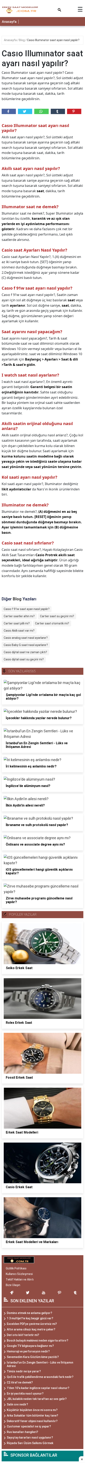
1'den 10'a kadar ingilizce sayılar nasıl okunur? (38, 1388)
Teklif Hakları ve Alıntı (20, 1279)
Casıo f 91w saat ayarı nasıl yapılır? (27, 609)
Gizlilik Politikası (16, 1268)
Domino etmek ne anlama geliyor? (29, 1313)
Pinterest (74, 111)
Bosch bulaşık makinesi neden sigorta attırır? (37, 1340)
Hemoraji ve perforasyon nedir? (28, 1351)
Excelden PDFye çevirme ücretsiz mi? (32, 1323)
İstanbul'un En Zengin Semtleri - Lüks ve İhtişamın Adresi (40, 1364)
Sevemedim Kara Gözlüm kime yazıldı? (33, 1357)
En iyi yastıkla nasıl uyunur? (25, 1393)
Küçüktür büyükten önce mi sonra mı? (32, 1410)
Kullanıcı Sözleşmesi (19, 1274)
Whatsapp (41, 111)
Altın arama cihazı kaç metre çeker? (31, 1329)
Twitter (25, 111)
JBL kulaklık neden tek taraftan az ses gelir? (37, 1399)
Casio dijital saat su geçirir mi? (24, 659)
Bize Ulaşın (13, 1285)
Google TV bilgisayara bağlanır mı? (30, 1345)
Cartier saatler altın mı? (19, 616)
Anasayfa (9, 22)
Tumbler (58, 111)
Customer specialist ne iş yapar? (29, 1426)
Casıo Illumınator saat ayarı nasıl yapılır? (53, 40)
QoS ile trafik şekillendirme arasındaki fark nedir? (40, 1377)
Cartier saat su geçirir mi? (57, 616)
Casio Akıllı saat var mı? (19, 630)
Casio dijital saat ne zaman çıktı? (25, 652)
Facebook (9, 111)
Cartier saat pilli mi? (17, 623)
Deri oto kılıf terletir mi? (23, 1335)
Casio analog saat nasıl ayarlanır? (26, 637)
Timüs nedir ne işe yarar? (24, 1371)
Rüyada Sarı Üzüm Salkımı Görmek (30, 1443)
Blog (22, 40)
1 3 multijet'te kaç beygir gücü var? (30, 1318)
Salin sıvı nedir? (17, 1404)
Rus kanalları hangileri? (22, 1432)
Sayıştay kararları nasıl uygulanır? (30, 1437)
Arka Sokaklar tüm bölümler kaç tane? (32, 1415)
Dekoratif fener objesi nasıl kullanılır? (32, 1421)
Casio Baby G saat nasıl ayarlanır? (26, 645)
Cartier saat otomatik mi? (52, 623)
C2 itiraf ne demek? (20, 1382)
